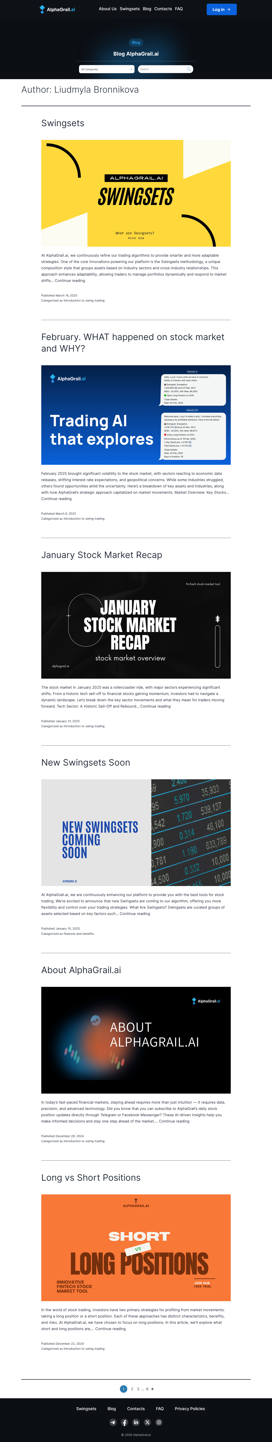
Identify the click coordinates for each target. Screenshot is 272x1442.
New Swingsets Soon (85, 762)
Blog (147, 8)
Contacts (163, 8)
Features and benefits (79, 934)
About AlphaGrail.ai (81, 969)
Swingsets (130, 8)
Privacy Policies (190, 1408)
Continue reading (70, 280)
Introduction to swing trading (84, 300)
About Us (108, 8)
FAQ (179, 8)
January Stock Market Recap (101, 554)
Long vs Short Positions (91, 1177)
